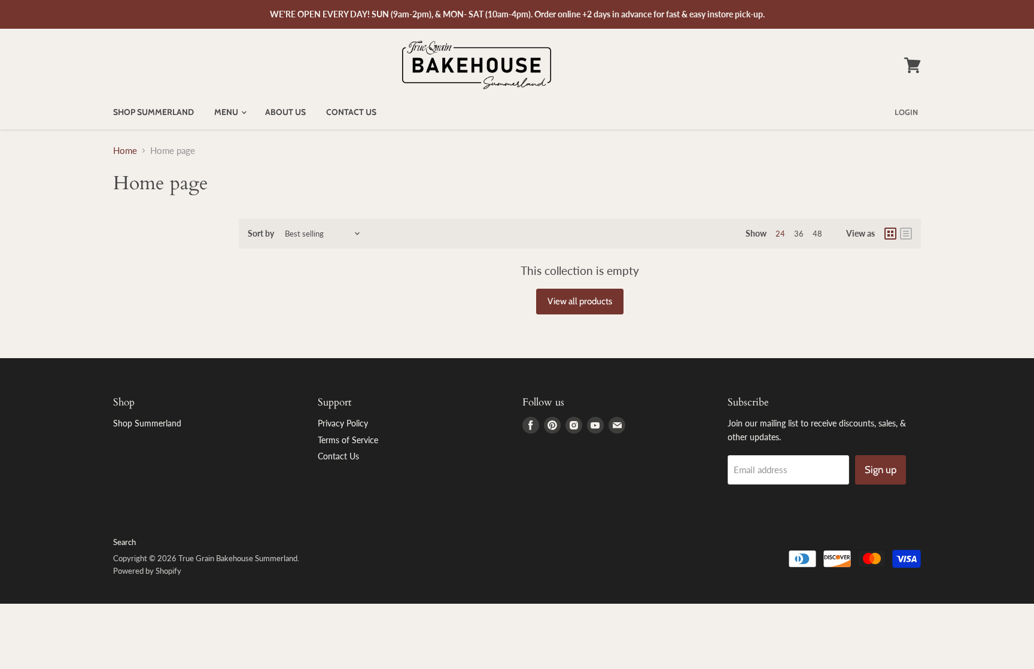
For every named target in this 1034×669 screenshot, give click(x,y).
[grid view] (890, 234)
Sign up (880, 470)
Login (906, 112)
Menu (227, 112)
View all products (580, 301)
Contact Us (351, 112)
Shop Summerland (147, 423)
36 (799, 233)
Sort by (261, 233)
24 (780, 233)
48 (817, 233)
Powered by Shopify (147, 571)
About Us (285, 112)
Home (125, 151)
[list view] (906, 234)
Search (124, 542)
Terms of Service (348, 440)
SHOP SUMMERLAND (153, 112)
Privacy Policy (343, 423)
